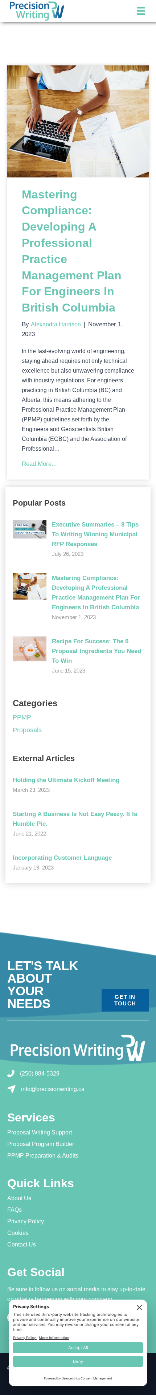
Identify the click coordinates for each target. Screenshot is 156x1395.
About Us (19, 1198)
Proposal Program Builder (40, 1144)
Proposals (27, 730)
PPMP (22, 717)
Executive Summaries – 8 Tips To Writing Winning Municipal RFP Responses (95, 534)
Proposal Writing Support (39, 1133)
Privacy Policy (25, 1221)
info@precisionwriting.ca (53, 1089)
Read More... (39, 463)
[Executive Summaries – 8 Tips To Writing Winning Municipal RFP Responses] (29, 528)
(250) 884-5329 (39, 1073)
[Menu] (141, 11)
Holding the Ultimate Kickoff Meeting (66, 780)
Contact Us (21, 1245)
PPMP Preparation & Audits (42, 1156)
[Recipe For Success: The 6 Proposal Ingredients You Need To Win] (29, 648)
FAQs (14, 1210)
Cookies (18, 1233)
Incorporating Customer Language (62, 857)
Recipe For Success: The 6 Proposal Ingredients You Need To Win (96, 651)
